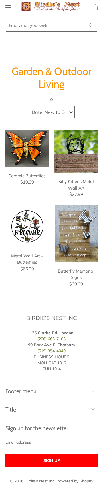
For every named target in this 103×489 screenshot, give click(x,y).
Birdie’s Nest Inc (39, 481)
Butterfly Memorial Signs (76, 233)
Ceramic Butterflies (27, 148)
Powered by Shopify (74, 481)
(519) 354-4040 (51, 350)
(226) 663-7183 (51, 338)
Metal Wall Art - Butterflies (27, 226)
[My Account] (7, 8)
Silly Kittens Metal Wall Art (76, 151)
